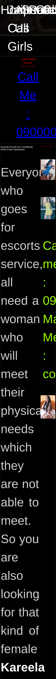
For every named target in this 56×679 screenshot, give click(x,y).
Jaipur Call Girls (11, 28)
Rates (32, 10)
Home (4, 10)
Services (25, 10)
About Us (18, 19)
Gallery (39, 10)
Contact (46, 10)
